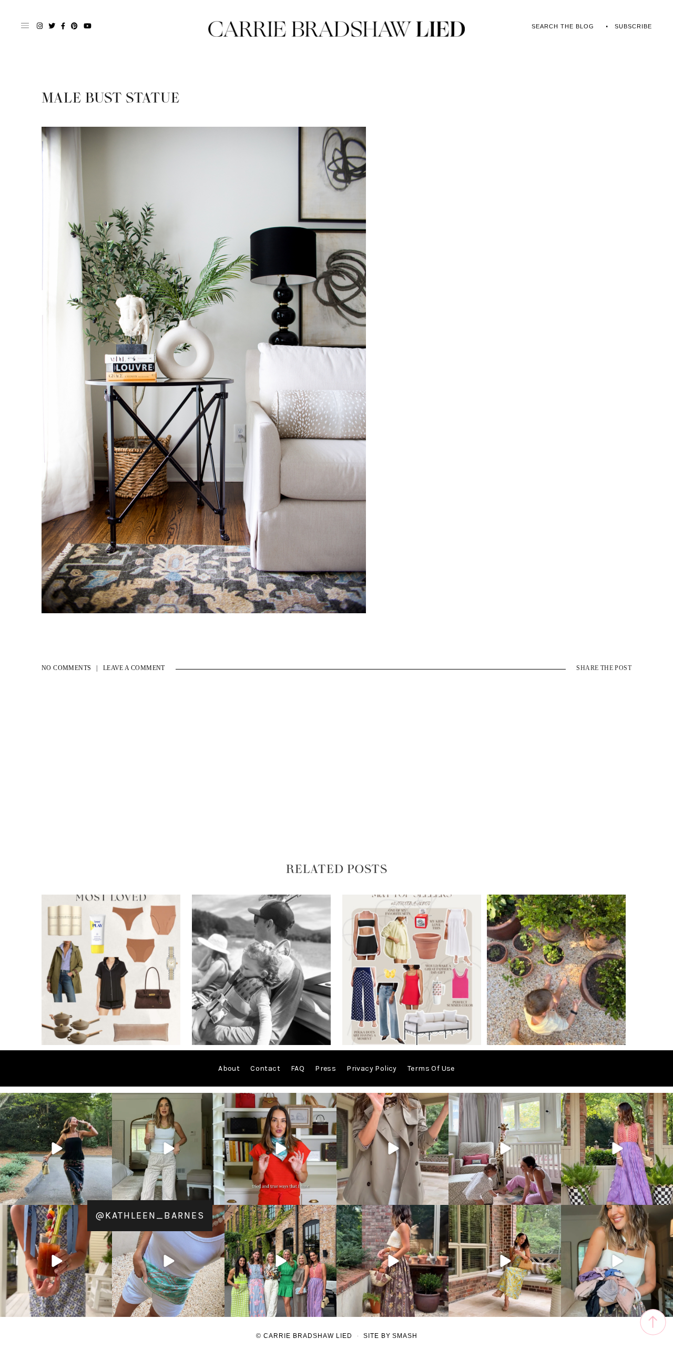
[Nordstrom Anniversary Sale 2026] (111, 1042)
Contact (265, 1068)
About (229, 1068)
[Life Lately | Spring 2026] (556, 1042)
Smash (404, 1336)
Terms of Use (431, 1068)
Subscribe (633, 26)
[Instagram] (102, 1195)
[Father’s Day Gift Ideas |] (261, 1042)
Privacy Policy (371, 1068)
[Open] (56, 1149)
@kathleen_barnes (150, 1215)
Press (325, 1068)
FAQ (297, 1068)
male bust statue (111, 98)
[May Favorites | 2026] (411, 1042)
